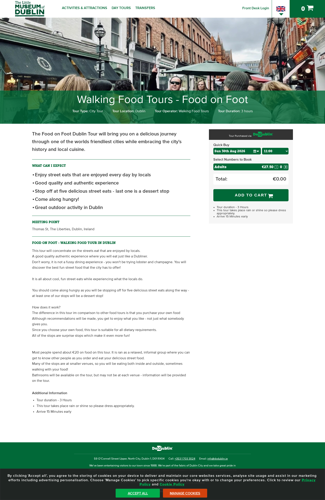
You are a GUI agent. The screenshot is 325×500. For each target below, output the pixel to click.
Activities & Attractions (84, 8)
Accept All (138, 493)
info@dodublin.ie (217, 458)
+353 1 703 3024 (185, 458)
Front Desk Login (255, 8)
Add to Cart (251, 195)
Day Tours (121, 8)
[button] (256, 151)
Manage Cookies (185, 493)
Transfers (145, 8)
